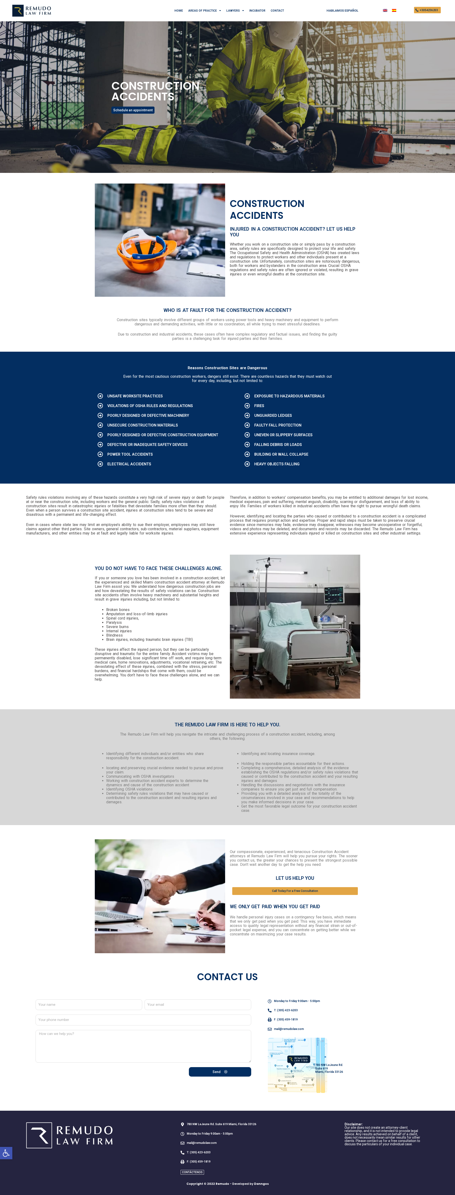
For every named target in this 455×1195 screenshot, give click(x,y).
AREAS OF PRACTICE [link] (202, 10)
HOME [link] (178, 10)
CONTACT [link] (277, 10)
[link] (6, 1153)
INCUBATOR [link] (257, 10)
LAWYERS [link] (233, 10)
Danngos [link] (261, 1184)
